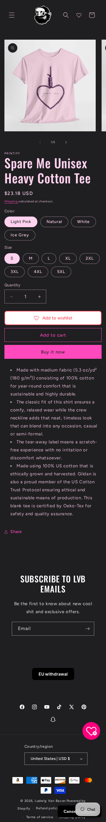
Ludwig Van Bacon (50, 801)
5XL (61, 271)
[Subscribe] (87, 629)
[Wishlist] (78, 15)
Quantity (12, 285)
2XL (90, 258)
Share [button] (16, 531)
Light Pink (21, 221)
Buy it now (53, 352)
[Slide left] (40, 142)
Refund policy (47, 808)
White (83, 221)
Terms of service (39, 817)
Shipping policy (72, 817)
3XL (15, 271)
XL (68, 258)
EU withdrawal (53, 673)
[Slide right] (65, 142)
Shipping (11, 201)
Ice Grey (20, 235)
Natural (54, 221)
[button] (11, 15)
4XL (38, 271)
